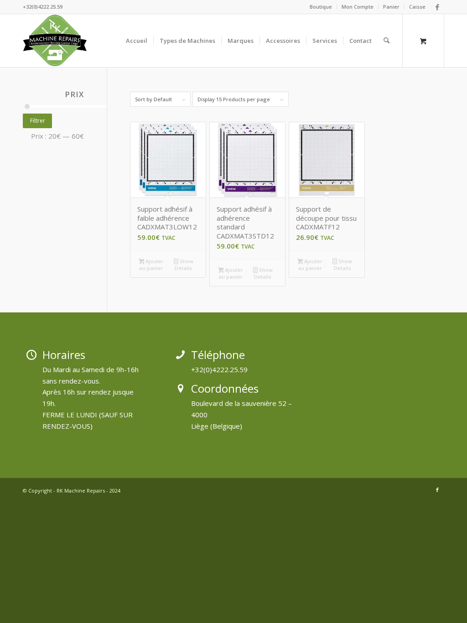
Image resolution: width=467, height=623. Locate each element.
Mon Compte (358, 6)
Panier (391, 6)
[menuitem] (321, 7)
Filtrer (37, 121)
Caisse (417, 6)
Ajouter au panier (151, 264)
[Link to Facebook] (437, 7)
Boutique (321, 6)
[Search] (386, 40)
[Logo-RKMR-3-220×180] (55, 40)
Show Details (184, 264)
